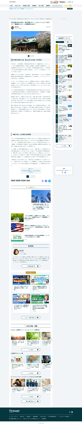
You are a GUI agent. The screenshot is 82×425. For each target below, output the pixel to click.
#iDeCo (18, 8)
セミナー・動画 (68, 5)
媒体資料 (44, 418)
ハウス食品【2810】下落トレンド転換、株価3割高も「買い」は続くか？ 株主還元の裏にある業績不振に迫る (65, 128)
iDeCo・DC (17, 5)
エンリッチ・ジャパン (57, 5)
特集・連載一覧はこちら (31, 401)
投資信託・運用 (26, 5)
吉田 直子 (17, 26)
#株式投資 (22, 8)
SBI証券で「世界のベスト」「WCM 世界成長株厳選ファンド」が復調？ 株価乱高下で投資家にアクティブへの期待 (65, 48)
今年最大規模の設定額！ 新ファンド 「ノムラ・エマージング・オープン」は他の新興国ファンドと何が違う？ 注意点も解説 (65, 118)
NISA (11, 5)
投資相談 (34, 5)
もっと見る (31, 349)
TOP (10, 18)
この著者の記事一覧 (31, 266)
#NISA (15, 8)
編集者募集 (35, 416)
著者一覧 (22, 416)
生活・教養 (13, 18)
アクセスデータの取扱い (64, 416)
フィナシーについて (13, 416)
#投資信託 (11, 8)
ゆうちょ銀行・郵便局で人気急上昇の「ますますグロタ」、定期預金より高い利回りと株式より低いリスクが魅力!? (65, 58)
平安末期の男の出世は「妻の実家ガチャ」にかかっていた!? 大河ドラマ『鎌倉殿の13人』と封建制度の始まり (34, 18)
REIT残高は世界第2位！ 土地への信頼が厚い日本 (31, 171)
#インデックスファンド (29, 8)
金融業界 (48, 5)
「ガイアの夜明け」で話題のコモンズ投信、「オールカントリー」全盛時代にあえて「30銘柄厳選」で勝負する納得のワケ (65, 68)
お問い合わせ (43, 416)
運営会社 (29, 416)
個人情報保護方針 (52, 416)
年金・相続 (41, 5)
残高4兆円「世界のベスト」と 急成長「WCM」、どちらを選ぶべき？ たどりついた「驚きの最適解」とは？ (65, 89)
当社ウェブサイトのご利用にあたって (31, 418)
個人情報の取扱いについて (15, 418)
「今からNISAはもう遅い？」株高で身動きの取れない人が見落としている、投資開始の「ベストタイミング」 (65, 99)
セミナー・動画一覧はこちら (31, 317)
